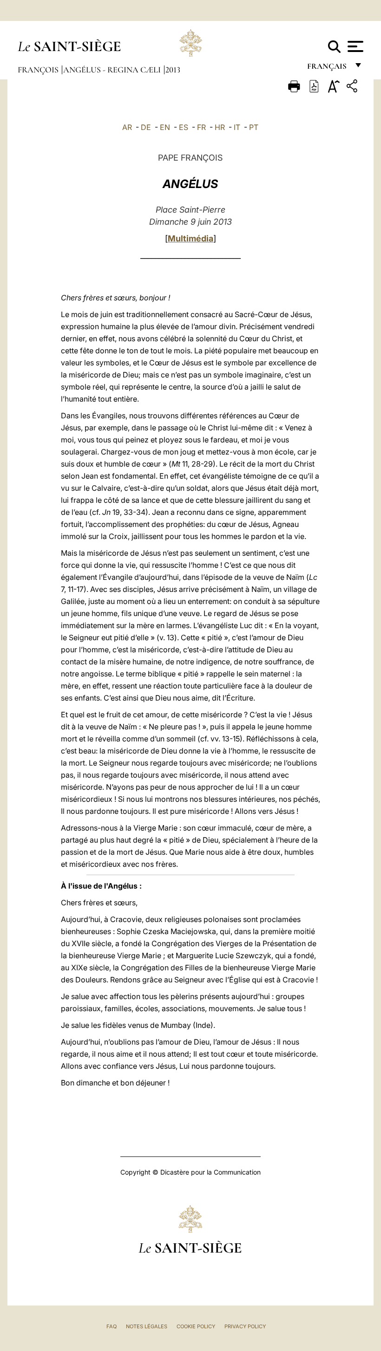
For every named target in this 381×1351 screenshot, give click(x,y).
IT (237, 127)
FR (201, 127)
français (327, 68)
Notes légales (146, 1326)
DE (146, 127)
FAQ (111, 1326)
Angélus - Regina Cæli (113, 70)
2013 (172, 70)
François (39, 70)
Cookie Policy (196, 1326)
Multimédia (190, 238)
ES (183, 127)
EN (165, 127)
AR (127, 127)
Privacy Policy (245, 1326)
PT (253, 127)
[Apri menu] (354, 46)
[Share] (353, 87)
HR (220, 127)
